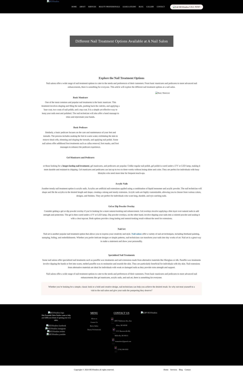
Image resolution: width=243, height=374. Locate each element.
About (82, 7)
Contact (161, 7)
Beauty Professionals (109, 7)
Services (92, 7)
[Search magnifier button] (202, 13)
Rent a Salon (94, 326)
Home (74, 7)
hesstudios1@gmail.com (123, 341)
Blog (141, 7)
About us (94, 318)
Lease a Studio (129, 7)
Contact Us (94, 322)
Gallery (150, 7)
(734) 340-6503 (123, 349)
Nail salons (136, 234)
